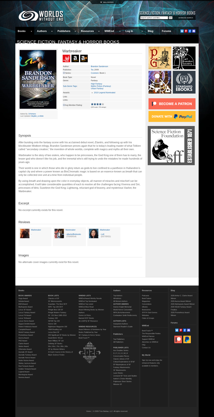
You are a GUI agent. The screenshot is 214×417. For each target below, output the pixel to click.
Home (88, 411)
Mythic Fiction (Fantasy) (101, 86)
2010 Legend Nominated (104, 93)
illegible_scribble (37, 116)
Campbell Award (24, 329)
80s (62, 346)
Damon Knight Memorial (122, 307)
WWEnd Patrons (148, 336)
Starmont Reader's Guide (123, 327)
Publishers (63, 31)
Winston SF (117, 384)
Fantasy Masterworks (121, 367)
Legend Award (23, 372)
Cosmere (95, 73)
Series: (68, 73)
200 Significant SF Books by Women (62, 335)
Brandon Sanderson (99, 66)
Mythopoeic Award (25, 307)
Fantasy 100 (53, 318)
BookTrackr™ (84, 338)
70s (58, 346)
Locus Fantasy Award (26, 312)
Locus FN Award (24, 315)
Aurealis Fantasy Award (27, 355)
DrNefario (32, 114)
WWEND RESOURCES (88, 327)
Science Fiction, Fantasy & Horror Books (68, 41)
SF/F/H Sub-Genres (149, 312)
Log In (129, 31)
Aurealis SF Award (25, 352)
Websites (145, 315)
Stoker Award (23, 346)
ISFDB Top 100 (54, 321)
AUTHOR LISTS (119, 321)
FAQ (143, 345)
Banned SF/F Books (86, 318)
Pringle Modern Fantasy (57, 312)
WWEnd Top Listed (86, 304)
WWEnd (109, 31)
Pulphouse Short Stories (122, 381)
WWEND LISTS (85, 295)
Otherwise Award (24, 349)
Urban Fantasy (97, 88)
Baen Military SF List (56, 341)
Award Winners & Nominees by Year (92, 329)
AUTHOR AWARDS (121, 304)
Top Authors (117, 295)
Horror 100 (52, 324)
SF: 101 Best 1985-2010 (57, 315)
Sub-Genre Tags (70, 86)
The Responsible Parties (151, 333)
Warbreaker (36, 230)
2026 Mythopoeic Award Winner (183, 304)
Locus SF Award (24, 310)
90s (66, 346)
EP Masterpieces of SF (122, 364)
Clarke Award (23, 343)
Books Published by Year (88, 332)
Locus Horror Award (26, 321)
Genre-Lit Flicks (85, 315)
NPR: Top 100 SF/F (55, 307)
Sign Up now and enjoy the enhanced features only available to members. (152, 363)
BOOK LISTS (53, 295)
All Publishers (118, 342)
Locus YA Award (24, 318)
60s (53, 346)
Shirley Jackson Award (27, 363)
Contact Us (146, 348)
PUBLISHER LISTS (120, 348)
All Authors (117, 298)
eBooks (145, 307)
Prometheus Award (25, 335)
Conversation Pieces (121, 356)
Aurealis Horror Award (26, 358)
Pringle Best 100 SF (55, 310)
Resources (87, 31)
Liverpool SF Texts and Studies (125, 376)
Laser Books (118, 373)
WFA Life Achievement (121, 312)
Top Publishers (119, 339)
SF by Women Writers (56, 349)
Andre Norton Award (26, 360)
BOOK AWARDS (25, 295)
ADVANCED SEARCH (185, 18)
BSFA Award (23, 304)
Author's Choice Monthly (122, 379)
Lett (102, 234)
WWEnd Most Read (86, 307)
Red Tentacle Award (26, 366)
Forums (166, 31)
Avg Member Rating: (73, 105)
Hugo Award (23, 298)
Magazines (146, 301)
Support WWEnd (148, 339)
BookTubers (146, 298)
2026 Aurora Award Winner (181, 301)
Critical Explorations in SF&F (124, 362)
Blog (150, 31)
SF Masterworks (119, 370)
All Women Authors (120, 301)
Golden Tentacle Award (27, 369)
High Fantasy (96, 84)
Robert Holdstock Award (27, 327)
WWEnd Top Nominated (88, 301)
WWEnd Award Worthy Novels (90, 298)
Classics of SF (53, 298)
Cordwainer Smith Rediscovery (125, 315)
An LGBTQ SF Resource (88, 321)
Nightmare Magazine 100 (57, 327)
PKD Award (22, 341)
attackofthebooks (74, 234)
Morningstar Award (25, 374)
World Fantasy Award (26, 332)
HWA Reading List (55, 329)
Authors (42, 31)
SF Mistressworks (55, 301)
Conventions (146, 304)
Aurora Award (23, 338)
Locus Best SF (53, 332)
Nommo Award (24, 377)
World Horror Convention (122, 310)
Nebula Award (23, 301)
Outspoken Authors (120, 324)
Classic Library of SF (121, 359)
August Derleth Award (26, 324)
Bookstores (146, 310)
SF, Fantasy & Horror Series (89, 335)
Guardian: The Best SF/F (57, 304)
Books (22, 31)
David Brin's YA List (55, 338)
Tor (92, 70)
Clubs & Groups (148, 318)
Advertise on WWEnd (150, 342)
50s (49, 346)
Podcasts (145, 295)
